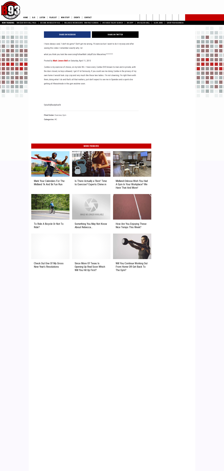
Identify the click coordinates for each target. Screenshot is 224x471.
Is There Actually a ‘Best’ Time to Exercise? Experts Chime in (91, 182)
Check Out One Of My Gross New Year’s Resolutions (49, 265)
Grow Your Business (175, 23)
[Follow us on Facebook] (156, 17)
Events (77, 17)
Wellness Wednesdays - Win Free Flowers (81, 23)
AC (56, 119)
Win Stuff (65, 17)
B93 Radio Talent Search (113, 23)
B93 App (130, 23)
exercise (58, 115)
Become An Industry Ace (50, 23)
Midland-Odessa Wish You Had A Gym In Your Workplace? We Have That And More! (132, 184)
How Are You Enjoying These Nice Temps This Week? (131, 225)
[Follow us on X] (175, 17)
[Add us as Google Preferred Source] (149, 17)
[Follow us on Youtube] (169, 17)
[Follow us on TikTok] (182, 17)
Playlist (53, 17)
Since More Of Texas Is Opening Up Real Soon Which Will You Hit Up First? (90, 267)
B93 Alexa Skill (143, 23)
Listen (42, 17)
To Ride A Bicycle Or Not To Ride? (49, 225)
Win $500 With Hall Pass (26, 23)
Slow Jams (158, 23)
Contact (88, 17)
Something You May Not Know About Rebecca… (91, 225)
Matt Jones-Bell (60, 60)
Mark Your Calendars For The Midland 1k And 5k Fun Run (49, 182)
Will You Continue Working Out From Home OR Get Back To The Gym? (132, 267)
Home (25, 17)
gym (64, 115)
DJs (33, 17)
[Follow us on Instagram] (162, 17)
